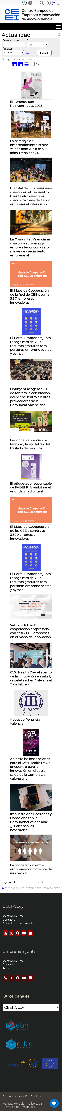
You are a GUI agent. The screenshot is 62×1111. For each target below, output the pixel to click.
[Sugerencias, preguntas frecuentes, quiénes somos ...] (30, 3)
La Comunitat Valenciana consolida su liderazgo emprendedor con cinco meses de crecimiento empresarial (30, 247)
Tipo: (29, 40)
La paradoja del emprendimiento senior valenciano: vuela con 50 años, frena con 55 (29, 147)
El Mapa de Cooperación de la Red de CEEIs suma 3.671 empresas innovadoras (29, 296)
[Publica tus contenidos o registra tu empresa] (36, 3)
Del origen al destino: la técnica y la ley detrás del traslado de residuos (30, 444)
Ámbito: (7, 48)
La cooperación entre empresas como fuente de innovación (31, 869)
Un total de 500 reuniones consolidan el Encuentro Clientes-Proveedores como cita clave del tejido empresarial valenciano (31, 196)
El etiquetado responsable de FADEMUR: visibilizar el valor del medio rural (31, 487)
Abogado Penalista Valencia (25, 721)
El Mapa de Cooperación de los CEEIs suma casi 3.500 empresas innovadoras (29, 533)
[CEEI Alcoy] (32, 21)
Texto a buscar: (11, 40)
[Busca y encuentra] (42, 3)
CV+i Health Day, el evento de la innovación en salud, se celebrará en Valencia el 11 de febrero (31, 678)
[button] (53, 3)
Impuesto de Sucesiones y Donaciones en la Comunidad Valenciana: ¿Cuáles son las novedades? (31, 822)
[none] (31, 97)
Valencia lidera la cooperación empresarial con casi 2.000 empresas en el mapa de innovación (30, 631)
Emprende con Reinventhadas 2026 (26, 104)
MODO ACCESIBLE (24, 3)
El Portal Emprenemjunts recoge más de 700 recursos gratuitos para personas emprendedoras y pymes (30, 346)
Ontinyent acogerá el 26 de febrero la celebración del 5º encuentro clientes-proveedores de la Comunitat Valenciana (30, 397)
